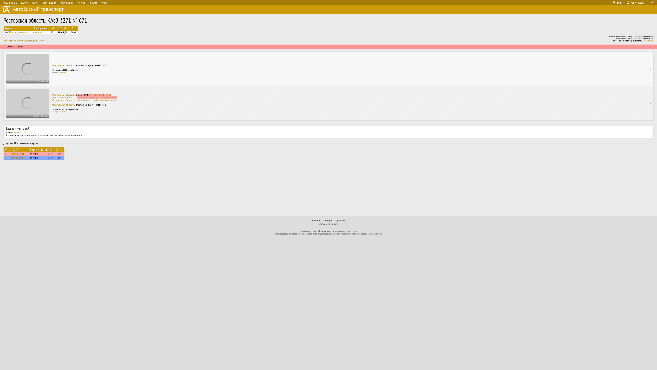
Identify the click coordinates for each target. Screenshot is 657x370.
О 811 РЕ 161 (19, 154)
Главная (316, 220)
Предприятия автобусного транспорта (96, 100)
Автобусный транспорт (38, 9)
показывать (648, 41)
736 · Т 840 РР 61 (102, 95)
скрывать (637, 36)
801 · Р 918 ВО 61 (106, 97)
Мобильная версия (328, 224)
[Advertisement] (328, 190)
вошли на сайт (19, 132)
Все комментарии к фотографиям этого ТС (25, 40)
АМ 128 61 (17, 158)
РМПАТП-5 (39, 32)
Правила (340, 220)
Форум (328, 220)
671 (7, 154)
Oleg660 (62, 72)
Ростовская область (20, 32)
